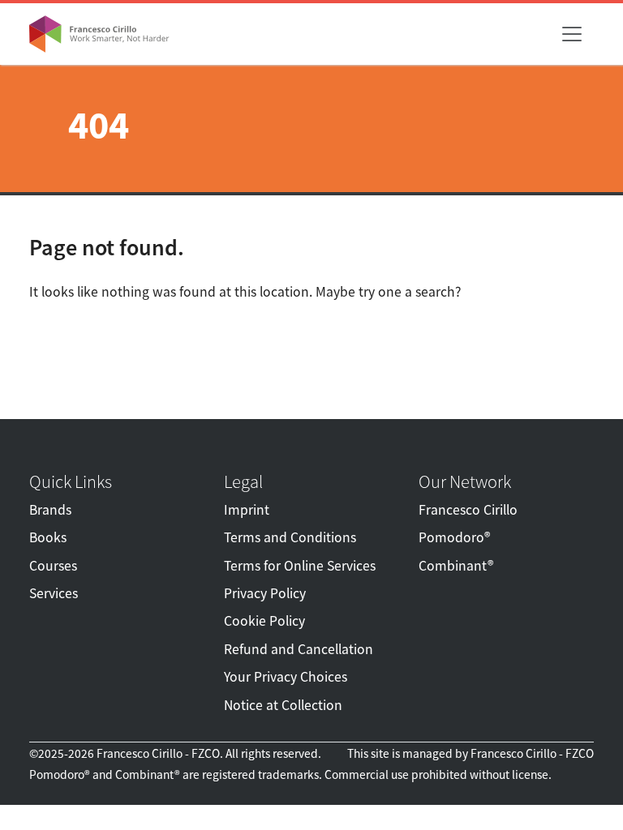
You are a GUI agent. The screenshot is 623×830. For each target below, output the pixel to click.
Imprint (246, 510)
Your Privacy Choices (285, 677)
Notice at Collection (283, 705)
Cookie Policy (264, 621)
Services (53, 593)
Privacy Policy (265, 593)
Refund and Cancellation (298, 649)
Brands (50, 510)
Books (48, 537)
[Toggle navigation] (572, 34)
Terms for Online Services (300, 566)
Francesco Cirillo (468, 510)
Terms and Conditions (290, 537)
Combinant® (456, 566)
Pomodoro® (454, 537)
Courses (53, 566)
